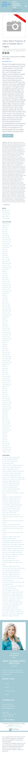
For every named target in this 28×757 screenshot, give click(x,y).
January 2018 (6, 424)
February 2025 (6, 259)
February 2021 (6, 352)
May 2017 (4, 438)
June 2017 (5, 436)
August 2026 (5, 226)
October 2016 (6, 451)
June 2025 (5, 251)
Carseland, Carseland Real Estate (11, 473)
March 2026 (5, 235)
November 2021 (6, 335)
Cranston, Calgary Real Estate (10, 485)
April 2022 (5, 325)
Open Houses (6, 214)
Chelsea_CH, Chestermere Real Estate (9, 150)
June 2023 (5, 297)
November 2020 (6, 358)
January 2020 (6, 378)
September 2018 (7, 408)
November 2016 (6, 449)
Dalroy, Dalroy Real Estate (11, 154)
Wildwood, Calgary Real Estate (19, 201)
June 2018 (5, 414)
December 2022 (6, 309)
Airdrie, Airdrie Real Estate (16, 143)
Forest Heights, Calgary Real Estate (13, 160)
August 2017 (5, 432)
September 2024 (7, 267)
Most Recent (5, 224)
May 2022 (4, 323)
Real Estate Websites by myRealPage (14, 726)
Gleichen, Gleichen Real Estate (17, 162)
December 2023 (6, 285)
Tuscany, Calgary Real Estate (19, 197)
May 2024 (5, 275)
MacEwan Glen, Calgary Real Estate (9, 172)
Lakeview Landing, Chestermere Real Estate (16, 170)
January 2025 (6, 261)
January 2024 (6, 283)
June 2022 (5, 321)
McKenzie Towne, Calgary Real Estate (15, 176)
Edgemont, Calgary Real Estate (18, 158)
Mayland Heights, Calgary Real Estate (13, 548)
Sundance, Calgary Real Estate (11, 600)
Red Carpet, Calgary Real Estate (12, 184)
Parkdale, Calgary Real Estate (15, 180)
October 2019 (6, 382)
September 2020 (7, 362)
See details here (7, 61)
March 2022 (5, 327)
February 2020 (6, 376)
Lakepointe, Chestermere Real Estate (13, 526)
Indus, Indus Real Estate (19, 163)
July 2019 (4, 388)
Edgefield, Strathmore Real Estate (12, 497)
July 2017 (4, 434)
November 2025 (6, 241)
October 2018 (6, 406)
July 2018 (4, 412)
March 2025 (5, 257)
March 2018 (5, 420)
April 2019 (5, 394)
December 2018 (6, 402)
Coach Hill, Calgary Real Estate (8, 153)
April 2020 (5, 372)
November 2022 (6, 311)
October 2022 (6, 313)
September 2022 (7, 315)
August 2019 (5, 386)
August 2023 (5, 293)
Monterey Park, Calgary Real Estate (9, 178)
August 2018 (5, 410)
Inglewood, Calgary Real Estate (8, 164)
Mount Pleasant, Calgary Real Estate (16, 50)
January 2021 (5, 354)
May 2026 (5, 232)
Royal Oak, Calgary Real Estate (11, 576)
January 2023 (6, 307)
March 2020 (5, 374)
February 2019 (6, 398)
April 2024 (5, 277)
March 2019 (5, 396)
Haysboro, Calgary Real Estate (8, 163)
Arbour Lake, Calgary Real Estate (11, 467)
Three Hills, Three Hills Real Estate (12, 604)
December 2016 (6, 447)
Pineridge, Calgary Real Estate (11, 566)
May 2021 (4, 346)
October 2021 (6, 337)
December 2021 (6, 333)
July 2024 (4, 271)
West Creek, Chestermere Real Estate (13, 200)
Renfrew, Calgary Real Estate (10, 572)
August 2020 (5, 364)
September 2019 (7, 384)
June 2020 (5, 368)
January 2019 (6, 400)
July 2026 (4, 227)
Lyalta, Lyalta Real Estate (20, 171)
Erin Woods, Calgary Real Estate (8, 159)
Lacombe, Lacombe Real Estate (14, 167)
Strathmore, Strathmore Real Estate (9, 195)
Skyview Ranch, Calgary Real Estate (12, 594)
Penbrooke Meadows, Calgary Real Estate (10, 182)
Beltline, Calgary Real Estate (18, 146)
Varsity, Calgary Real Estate (7, 199)
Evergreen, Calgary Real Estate (11, 503)
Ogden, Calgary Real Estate (16, 179)
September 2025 (7, 245)
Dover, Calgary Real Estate (13, 155)
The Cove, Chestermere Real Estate (15, 196)
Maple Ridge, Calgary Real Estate (11, 542)
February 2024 (6, 281)
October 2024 (6, 265)
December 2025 (6, 239)
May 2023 (4, 299)
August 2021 (5, 340)
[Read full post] (14, 27)
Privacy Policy (16, 725)
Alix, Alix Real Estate (8, 463)
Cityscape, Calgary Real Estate (19, 151)
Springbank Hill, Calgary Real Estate (18, 193)
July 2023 (4, 295)
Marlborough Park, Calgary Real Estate (15, 174)
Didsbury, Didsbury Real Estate (11, 489)
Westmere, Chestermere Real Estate (12, 614)
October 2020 (6, 360)
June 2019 (5, 390)
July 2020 (4, 366)
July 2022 (4, 319)
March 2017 (5, 442)
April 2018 (5, 418)
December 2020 (6, 356)
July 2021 (4, 342)
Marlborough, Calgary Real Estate (8, 175)
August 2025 (5, 247)
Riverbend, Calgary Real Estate (14, 186)
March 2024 (5, 279)
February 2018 (6, 422)
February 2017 (6, 444)
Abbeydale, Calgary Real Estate (14, 142)
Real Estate (5, 216)
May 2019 (4, 392)
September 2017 (7, 430)
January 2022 (6, 331)
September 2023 (7, 291)
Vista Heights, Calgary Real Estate (11, 610)
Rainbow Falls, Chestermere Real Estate (13, 568)
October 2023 (6, 289)
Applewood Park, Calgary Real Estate (15, 145)
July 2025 (4, 249)
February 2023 (6, 305)
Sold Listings (5, 218)
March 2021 (5, 350)
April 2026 (5, 233)
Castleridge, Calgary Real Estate (18, 149)
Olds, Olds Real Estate (8, 558)
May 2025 (4, 253)
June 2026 (5, 229)
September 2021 (7, 339)
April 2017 (5, 440)
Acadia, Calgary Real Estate (10, 459)
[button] (3, 719)
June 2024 (5, 273)
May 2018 (4, 416)
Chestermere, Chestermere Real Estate (13, 479)
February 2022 (6, 329)
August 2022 (5, 317)
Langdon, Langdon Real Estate (8, 171)
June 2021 (5, 344)
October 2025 (6, 243)
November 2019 (6, 380)
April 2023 (5, 301)
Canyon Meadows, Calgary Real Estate (9, 147)
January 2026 (6, 237)
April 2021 (5, 348)
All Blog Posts (6, 210)
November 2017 (6, 426)
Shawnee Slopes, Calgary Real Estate (10, 192)
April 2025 (5, 255)
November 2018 (6, 404)
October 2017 (6, 428)
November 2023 (6, 287)
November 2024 (6, 263)
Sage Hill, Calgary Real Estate (19, 191)
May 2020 (5, 370)
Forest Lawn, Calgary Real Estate (11, 507)
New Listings (5, 212)
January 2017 (5, 446)
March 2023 (5, 303)
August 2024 (5, 269)
